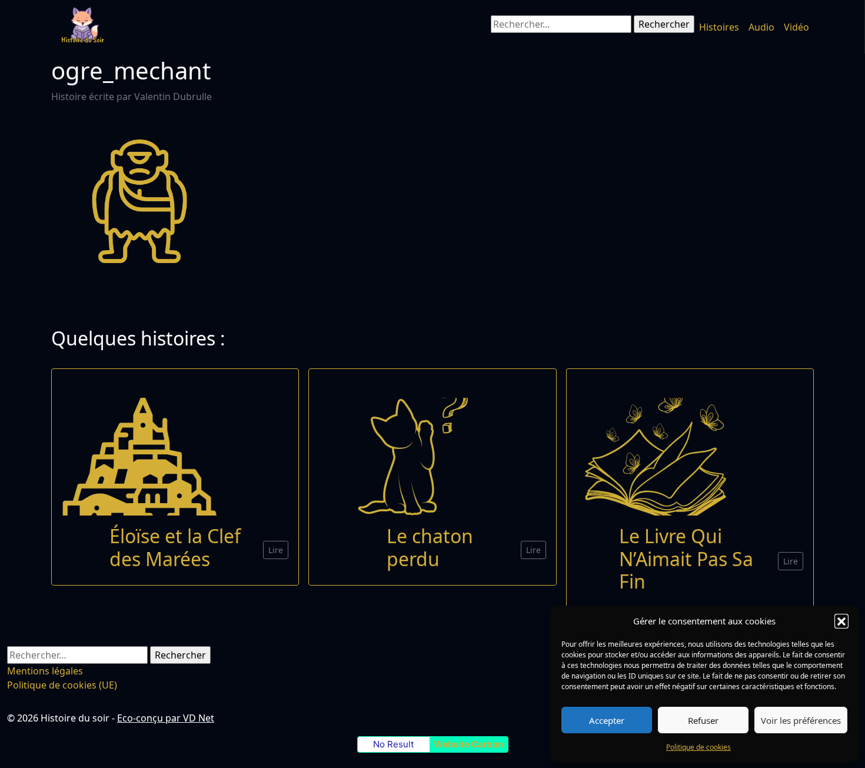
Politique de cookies (698, 747)
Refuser (703, 720)
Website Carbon (468, 744)
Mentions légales (45, 670)
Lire (275, 550)
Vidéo (796, 27)
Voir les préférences (801, 720)
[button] (841, 621)
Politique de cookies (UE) (62, 685)
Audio (761, 27)
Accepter (606, 720)
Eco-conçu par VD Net (165, 718)
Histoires (719, 27)
